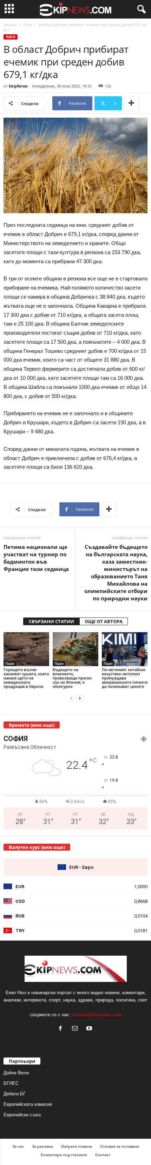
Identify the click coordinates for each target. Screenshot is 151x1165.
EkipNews (18, 86)
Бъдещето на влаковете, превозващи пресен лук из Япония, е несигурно (72, 678)
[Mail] (76, 1029)
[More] (131, 103)
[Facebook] (62, 1029)
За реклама (42, 1146)
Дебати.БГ (15, 1093)
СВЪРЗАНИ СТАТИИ (51, 621)
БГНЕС (11, 1083)
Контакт (102, 1154)
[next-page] (79, 698)
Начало (10, 24)
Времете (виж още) (31, 725)
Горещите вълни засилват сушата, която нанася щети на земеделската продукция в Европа (26, 678)
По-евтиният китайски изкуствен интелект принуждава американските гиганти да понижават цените (124, 678)
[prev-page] (71, 698)
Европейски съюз (22, 1114)
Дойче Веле (16, 1072)
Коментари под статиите (64, 1154)
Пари (27, 24)
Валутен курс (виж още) (37, 847)
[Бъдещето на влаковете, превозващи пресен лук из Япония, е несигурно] (75, 649)
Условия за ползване (119, 1146)
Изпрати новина (76, 1146)
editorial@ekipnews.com (97, 1014)
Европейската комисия (28, 1104)
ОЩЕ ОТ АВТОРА (104, 621)
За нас (18, 1146)
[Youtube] (90, 1029)
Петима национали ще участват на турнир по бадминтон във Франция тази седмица (36, 557)
